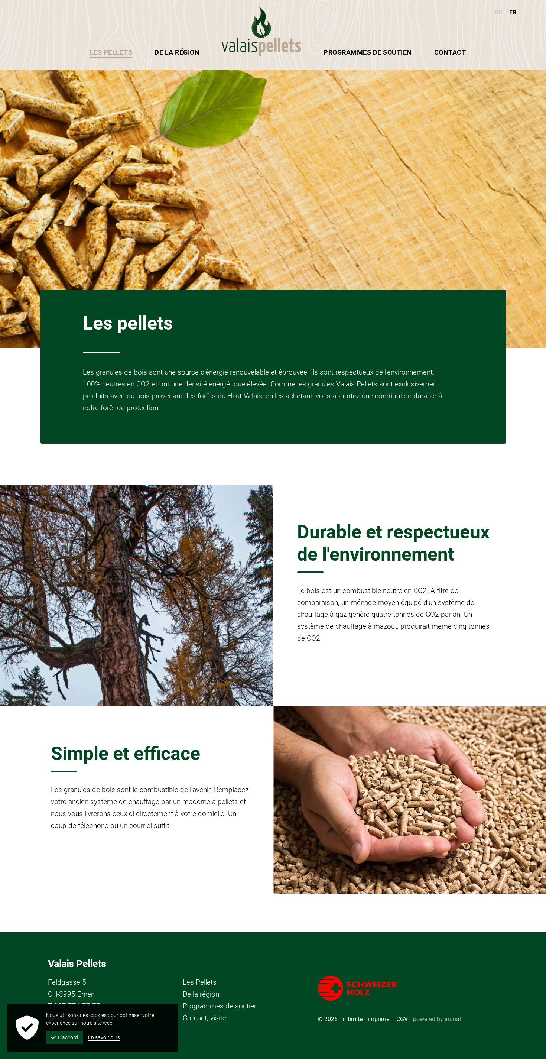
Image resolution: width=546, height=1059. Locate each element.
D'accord (68, 1037)
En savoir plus (104, 1037)
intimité (353, 1019)
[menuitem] (368, 52)
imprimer (379, 1019)
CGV (402, 1019)
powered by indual (437, 1019)
